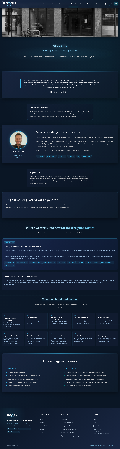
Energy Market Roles (67, 432)
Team (81, 4)
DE (111, 4)
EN (116, 4)
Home (45, 4)
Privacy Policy (102, 445)
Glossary (89, 4)
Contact (98, 4)
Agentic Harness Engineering (70, 436)
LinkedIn (98, 426)
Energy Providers (66, 426)
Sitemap (110, 445)
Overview (64, 419)
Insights (53, 4)
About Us (73, 4)
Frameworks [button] (63, 4)
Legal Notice (93, 445)
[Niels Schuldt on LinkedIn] (105, 4)
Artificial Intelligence (67, 422)
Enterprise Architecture (68, 429)
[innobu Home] (12, 415)
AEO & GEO (43, 426)
